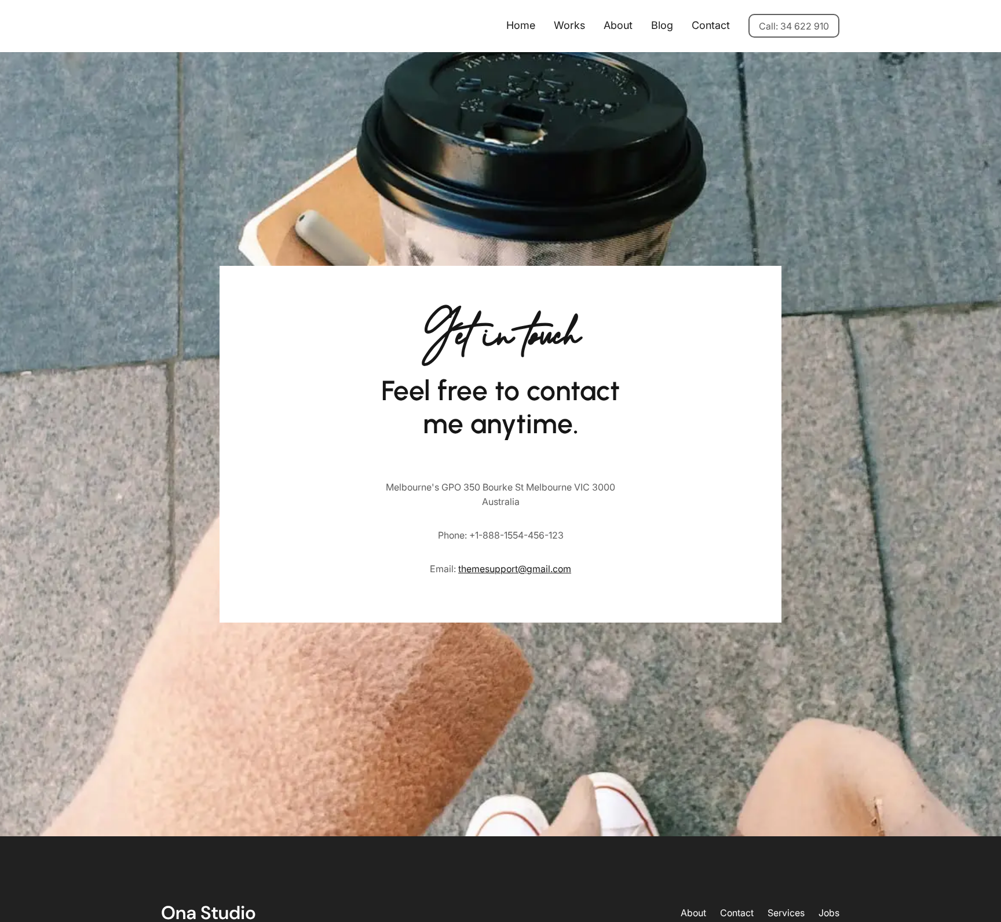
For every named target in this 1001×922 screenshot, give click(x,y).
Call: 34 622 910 (794, 26)
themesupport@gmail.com (514, 569)
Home (520, 25)
